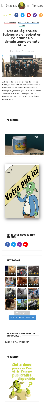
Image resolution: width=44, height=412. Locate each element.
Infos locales (10, 22)
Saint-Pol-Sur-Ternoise (28, 22)
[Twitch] (35, 15)
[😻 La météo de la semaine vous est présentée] (10, 271)
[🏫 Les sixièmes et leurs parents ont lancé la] (22, 271)
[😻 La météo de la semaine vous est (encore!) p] (33, 271)
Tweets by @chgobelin (17, 341)
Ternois (22, 25)
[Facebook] (16, 15)
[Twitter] (23, 15)
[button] (6, 15)
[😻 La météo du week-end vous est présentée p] (22, 304)
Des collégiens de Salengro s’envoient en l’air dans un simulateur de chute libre (21, 38)
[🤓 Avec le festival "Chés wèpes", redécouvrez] (10, 282)
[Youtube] (29, 15)
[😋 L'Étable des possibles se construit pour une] (33, 293)
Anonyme (30, 51)
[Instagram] (41, 15)
